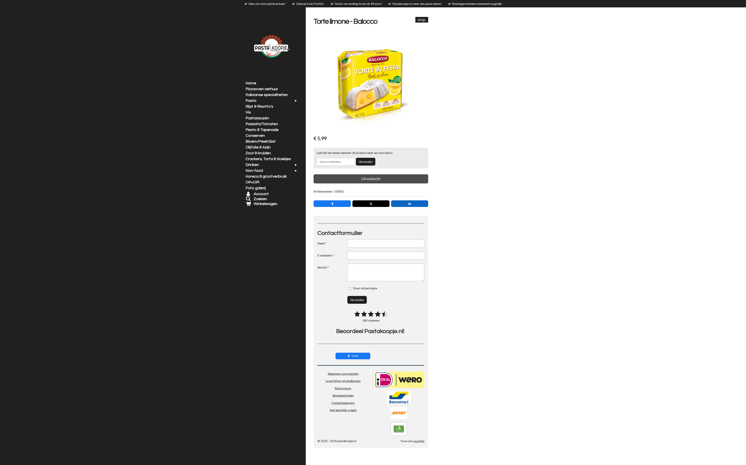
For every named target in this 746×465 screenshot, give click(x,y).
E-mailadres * (326, 255)
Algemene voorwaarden (343, 373)
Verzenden (365, 161)
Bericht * (323, 267)
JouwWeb (419, 441)
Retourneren (343, 388)
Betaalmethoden (343, 395)
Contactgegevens (343, 403)
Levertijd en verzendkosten (343, 381)
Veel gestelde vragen (343, 410)
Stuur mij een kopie (365, 288)
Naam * (322, 243)
